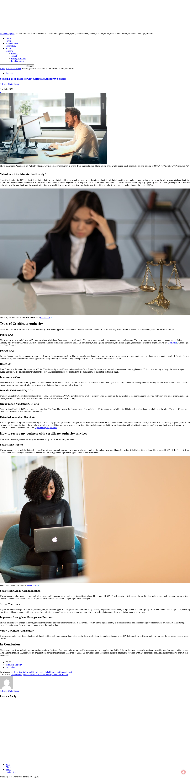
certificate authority (14, 665)
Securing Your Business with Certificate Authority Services (33, 78)
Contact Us (10, 772)
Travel (14, 56)
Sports (8, 48)
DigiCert (172, 343)
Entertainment (12, 43)
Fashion (14, 53)
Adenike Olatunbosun (9, 84)
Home (8, 38)
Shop (8, 764)
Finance (17, 68)
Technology (11, 46)
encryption (10, 667)
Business (10, 68)
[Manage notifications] (183, 772)
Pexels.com (45, 317)
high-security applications (46, 427)
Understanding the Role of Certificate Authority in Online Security (40, 674)
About (8, 767)
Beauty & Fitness (18, 58)
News (8, 41)
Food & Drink (17, 61)
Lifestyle (9, 51)
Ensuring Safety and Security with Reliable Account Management (43, 672)
